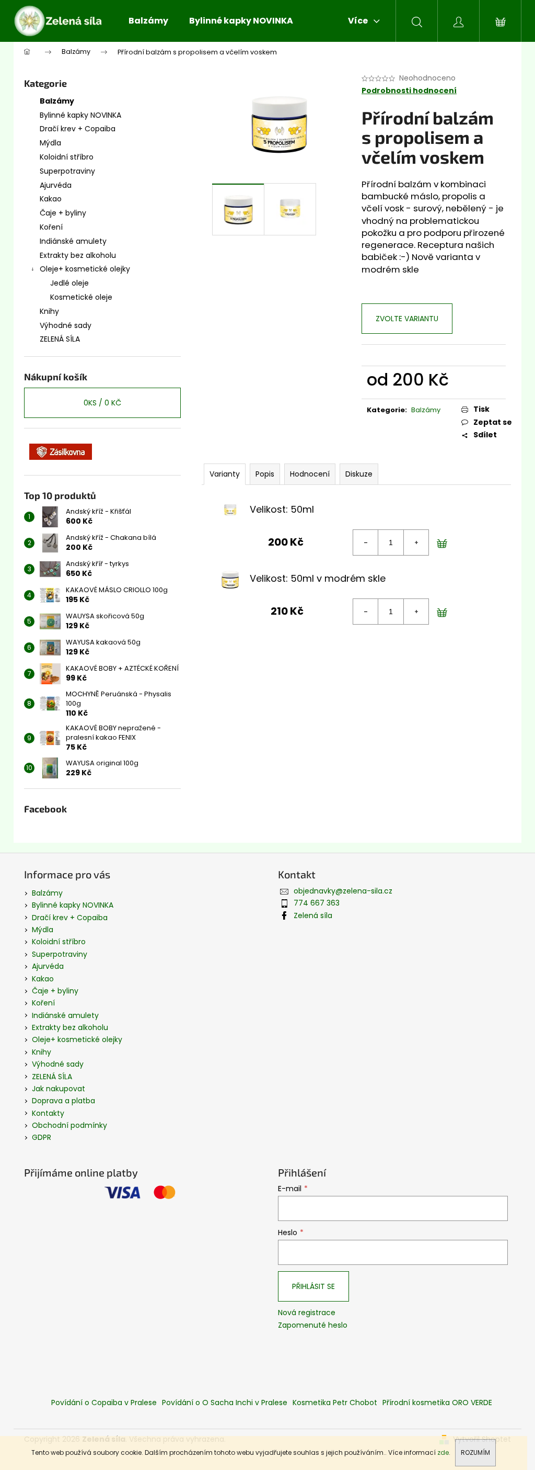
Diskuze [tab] (359, 474)
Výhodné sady (65, 325)
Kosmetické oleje (81, 297)
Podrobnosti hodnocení (409, 91)
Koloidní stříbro (67, 157)
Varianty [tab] (225, 474)
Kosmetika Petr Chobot (335, 1402)
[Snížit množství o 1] (365, 542)
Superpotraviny (67, 171)
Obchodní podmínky (69, 1125)
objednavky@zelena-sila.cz (343, 891)
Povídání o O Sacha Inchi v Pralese (224, 1402)
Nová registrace (306, 1313)
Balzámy (57, 101)
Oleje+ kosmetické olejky (85, 269)
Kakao (51, 199)
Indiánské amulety (73, 241)
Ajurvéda (56, 185)
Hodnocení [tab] (310, 474)
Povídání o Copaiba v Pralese (104, 1402)
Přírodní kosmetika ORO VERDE (437, 1402)
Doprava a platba (63, 1100)
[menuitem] (148, 21)
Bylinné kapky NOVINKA (80, 115)
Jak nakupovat (58, 1088)
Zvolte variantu (407, 318)
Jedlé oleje (69, 283)
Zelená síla (313, 915)
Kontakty (48, 1113)
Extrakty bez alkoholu (78, 255)
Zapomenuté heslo (312, 1325)
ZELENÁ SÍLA (60, 339)
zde (443, 1452)
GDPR (41, 1137)
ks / (102, 403)
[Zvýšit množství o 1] (415, 542)
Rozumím (475, 1452)
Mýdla (50, 143)
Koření (51, 227)
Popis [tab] (264, 474)
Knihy (49, 311)
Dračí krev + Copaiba (77, 128)
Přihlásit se (313, 1286)
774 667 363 (317, 903)
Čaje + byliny (63, 213)
